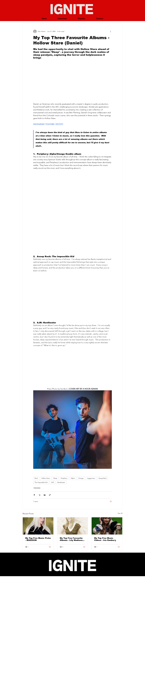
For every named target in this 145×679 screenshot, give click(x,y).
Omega (80, 478)
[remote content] (72, 81)
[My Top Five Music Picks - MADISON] (38, 526)
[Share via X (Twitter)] (39, 495)
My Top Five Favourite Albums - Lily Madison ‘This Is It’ (71, 539)
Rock (36, 478)
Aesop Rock (102, 478)
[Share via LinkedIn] (45, 495)
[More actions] (110, 31)
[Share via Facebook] (34, 495)
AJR (52, 482)
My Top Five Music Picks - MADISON (38, 539)
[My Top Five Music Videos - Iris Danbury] (107, 526)
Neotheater (61, 482)
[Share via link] (50, 495)
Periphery (64, 478)
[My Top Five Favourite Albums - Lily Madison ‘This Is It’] (72, 526)
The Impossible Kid (41, 482)
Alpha (73, 478)
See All (120, 513)
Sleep (55, 478)
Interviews (37, 488)
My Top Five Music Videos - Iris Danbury (105, 539)
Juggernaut (91, 478)
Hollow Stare (45, 478)
